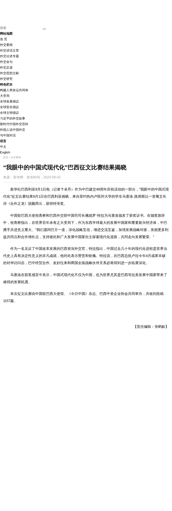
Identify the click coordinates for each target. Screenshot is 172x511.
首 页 (3, 39)
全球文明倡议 (9, 112)
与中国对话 (8, 135)
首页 (5, 157)
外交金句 (6, 62)
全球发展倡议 (9, 101)
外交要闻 (6, 45)
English (5, 152)
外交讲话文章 (9, 50)
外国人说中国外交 (12, 129)
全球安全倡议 (9, 107)
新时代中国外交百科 (14, 124)
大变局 (4, 95)
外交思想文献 (9, 73)
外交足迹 (6, 67)
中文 (3, 146)
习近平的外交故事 (12, 118)
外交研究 (6, 78)
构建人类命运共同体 (14, 90)
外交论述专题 (9, 56)
